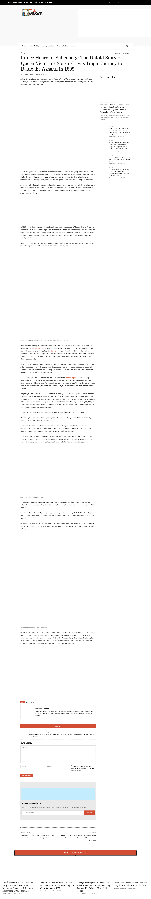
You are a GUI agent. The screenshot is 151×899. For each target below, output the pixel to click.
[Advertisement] (114, 23)
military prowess (55, 351)
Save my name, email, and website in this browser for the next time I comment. (83, 768)
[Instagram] (109, 2)
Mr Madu (107, 102)
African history (30, 702)
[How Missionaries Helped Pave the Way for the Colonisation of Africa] (104, 158)
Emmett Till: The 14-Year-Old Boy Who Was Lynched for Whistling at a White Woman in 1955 (119, 131)
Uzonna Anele (112, 136)
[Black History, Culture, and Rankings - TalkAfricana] (49, 12)
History (23, 53)
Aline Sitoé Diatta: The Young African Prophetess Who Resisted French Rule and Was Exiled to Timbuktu (119, 172)
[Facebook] (105, 2)
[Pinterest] (114, 2)
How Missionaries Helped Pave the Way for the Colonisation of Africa (119, 159)
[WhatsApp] (49, 696)
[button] (127, 46)
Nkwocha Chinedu (28, 74)
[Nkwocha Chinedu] (28, 711)
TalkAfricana (112, 151)
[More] (54, 696)
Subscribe (89, 812)
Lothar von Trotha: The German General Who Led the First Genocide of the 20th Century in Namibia (78, 837)
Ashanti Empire (38, 348)
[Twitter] (119, 2)
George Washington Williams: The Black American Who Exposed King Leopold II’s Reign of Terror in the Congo (119, 146)
